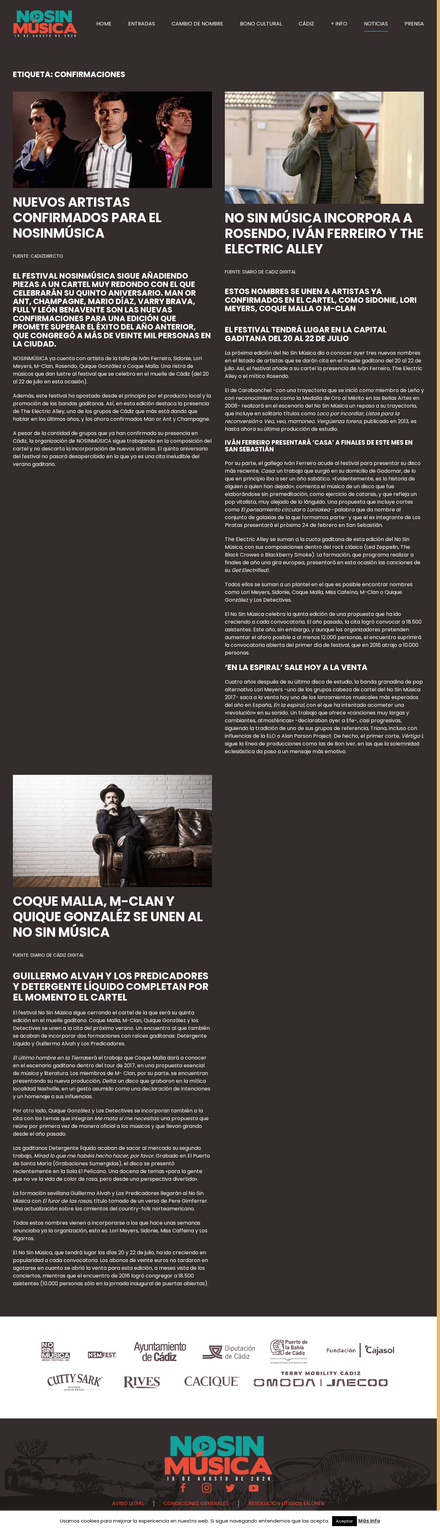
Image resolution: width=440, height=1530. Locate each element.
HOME (103, 23)
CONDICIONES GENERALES (196, 1503)
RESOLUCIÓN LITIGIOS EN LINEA (286, 1503)
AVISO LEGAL (128, 1503)
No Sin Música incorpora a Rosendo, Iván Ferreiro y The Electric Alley (324, 233)
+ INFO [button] (339, 23)
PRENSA (414, 23)
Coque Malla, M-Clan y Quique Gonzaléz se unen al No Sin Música (108, 916)
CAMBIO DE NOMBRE (197, 23)
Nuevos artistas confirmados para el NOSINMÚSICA (87, 217)
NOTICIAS (376, 23)
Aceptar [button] (344, 1521)
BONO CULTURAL (261, 23)
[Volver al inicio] (45, 23)
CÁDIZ (306, 23)
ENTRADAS (141, 23)
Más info (369, 1520)
